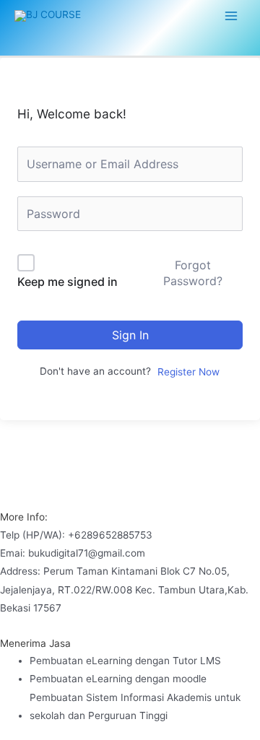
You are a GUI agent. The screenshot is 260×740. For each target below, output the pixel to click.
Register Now (188, 372)
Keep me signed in (67, 281)
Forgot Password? (192, 273)
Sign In (130, 335)
